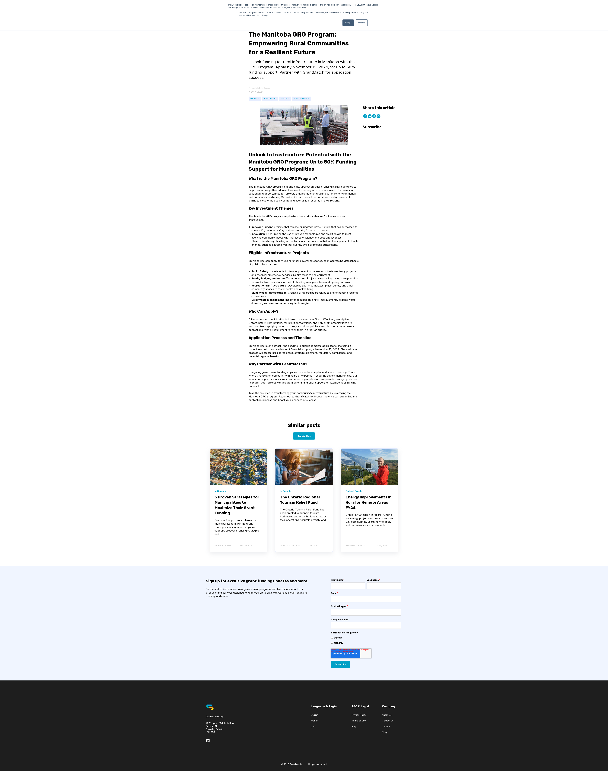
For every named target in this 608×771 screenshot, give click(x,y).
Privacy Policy (359, 715)
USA (313, 726)
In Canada (254, 98)
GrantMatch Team (259, 88)
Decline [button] (361, 22)
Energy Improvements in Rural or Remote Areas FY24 (368, 502)
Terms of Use (359, 720)
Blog (384, 732)
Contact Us (387, 720)
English (314, 715)
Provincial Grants (301, 98)
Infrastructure (270, 98)
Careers (386, 726)
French (314, 720)
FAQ (354, 726)
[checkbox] (366, 640)
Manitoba (285, 98)
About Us (387, 715)
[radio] (366, 637)
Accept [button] (348, 22)
